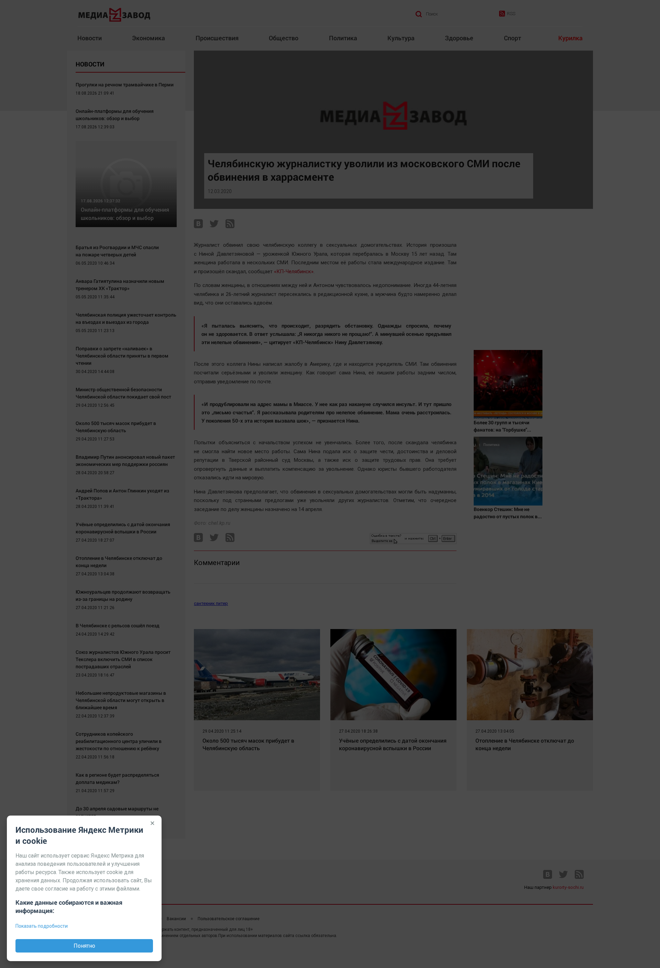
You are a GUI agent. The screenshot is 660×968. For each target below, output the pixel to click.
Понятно (84, 946)
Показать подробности (41, 926)
